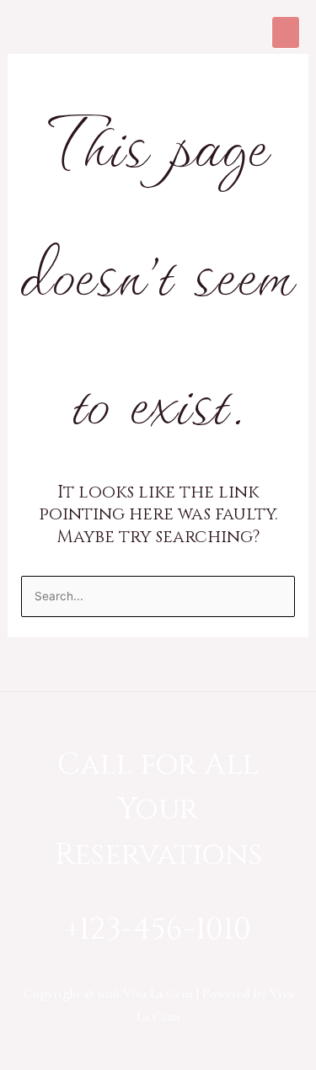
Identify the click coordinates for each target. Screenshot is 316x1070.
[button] (285, 32)
